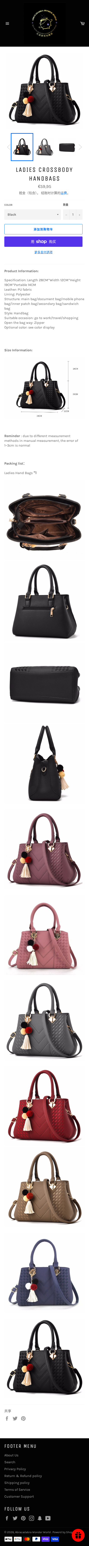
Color (8, 204)
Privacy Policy (15, 1469)
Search (9, 1462)
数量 (65, 204)
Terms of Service (17, 1490)
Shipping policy (17, 1483)
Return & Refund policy (23, 1476)
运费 (63, 193)
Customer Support (19, 1496)
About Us (11, 1455)
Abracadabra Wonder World (33, 1532)
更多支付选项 (43, 252)
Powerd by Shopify (64, 1532)
